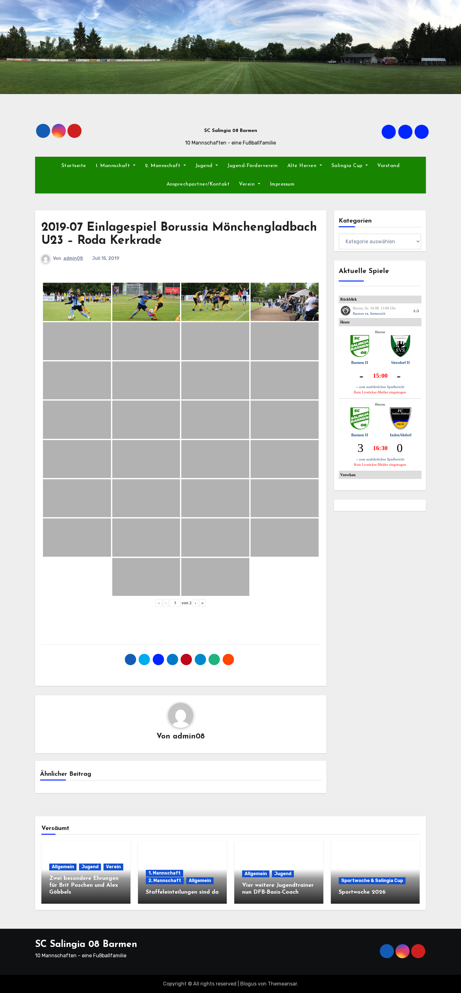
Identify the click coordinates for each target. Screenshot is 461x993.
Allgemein (63, 867)
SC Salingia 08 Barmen (230, 131)
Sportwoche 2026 (362, 892)
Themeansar (282, 984)
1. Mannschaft (114, 165)
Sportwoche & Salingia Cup (372, 880)
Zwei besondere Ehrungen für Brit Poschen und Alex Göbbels (84, 885)
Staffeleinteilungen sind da (182, 892)
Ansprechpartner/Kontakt (198, 184)
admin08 (73, 258)
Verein (248, 184)
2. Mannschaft (163, 165)
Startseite (73, 165)
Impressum (282, 184)
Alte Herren (302, 165)
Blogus (248, 984)
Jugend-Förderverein (252, 165)
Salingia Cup (347, 165)
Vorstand (388, 165)
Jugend (205, 165)
